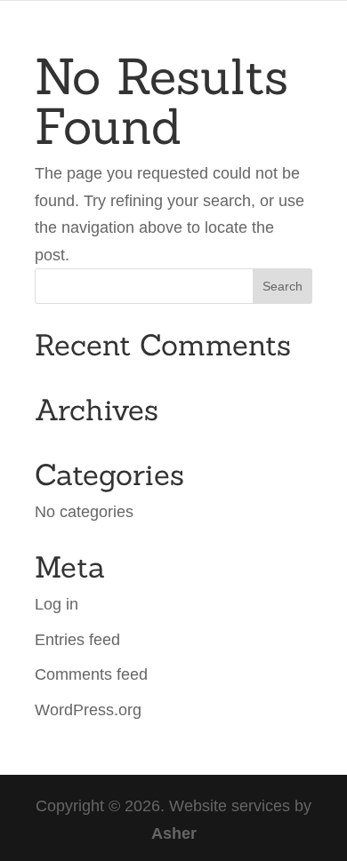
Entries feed (77, 640)
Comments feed (91, 674)
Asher (174, 833)
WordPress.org (88, 710)
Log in (56, 604)
